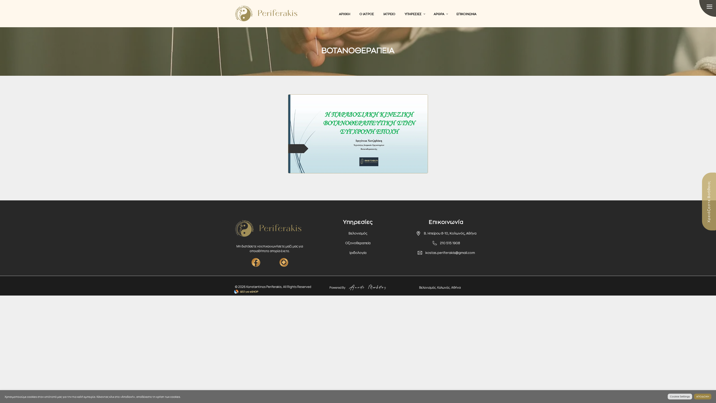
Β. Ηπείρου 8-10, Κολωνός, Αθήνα (450, 233)
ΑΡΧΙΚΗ (344, 14)
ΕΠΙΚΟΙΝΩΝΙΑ (466, 14)
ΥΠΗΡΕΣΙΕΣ (413, 14)
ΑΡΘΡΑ (439, 14)
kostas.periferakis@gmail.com (450, 252)
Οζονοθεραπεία (357, 243)
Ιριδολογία (357, 252)
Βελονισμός (357, 233)
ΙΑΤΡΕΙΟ (389, 14)
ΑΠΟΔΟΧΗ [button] (702, 396)
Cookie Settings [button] (680, 396)
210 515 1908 (450, 243)
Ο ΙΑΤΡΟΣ (366, 14)
